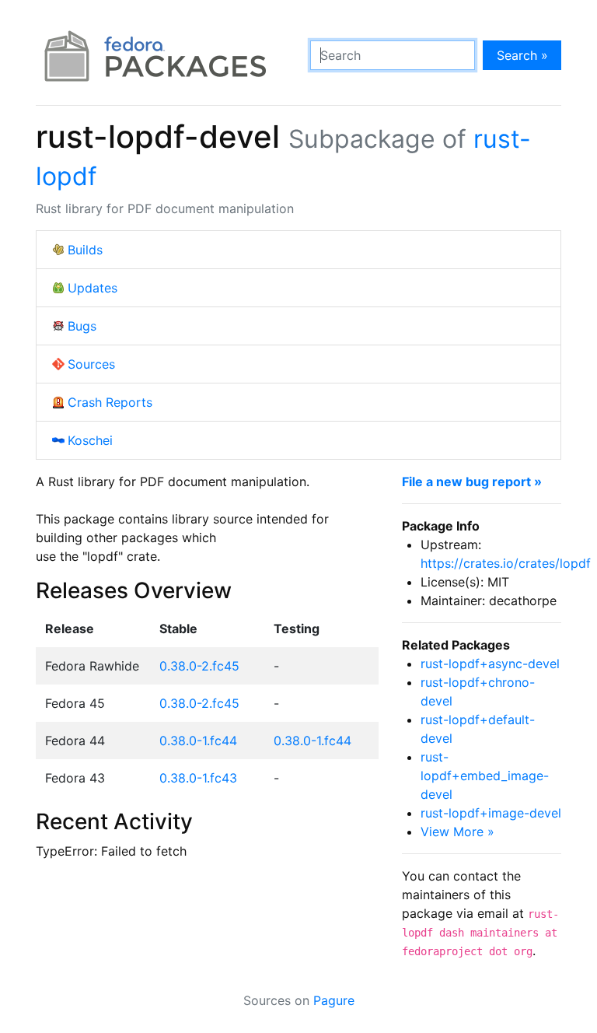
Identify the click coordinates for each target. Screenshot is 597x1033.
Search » (522, 55)
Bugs (82, 326)
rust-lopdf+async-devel (490, 663)
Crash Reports (110, 402)
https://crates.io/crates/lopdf (506, 563)
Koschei (90, 440)
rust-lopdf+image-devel (491, 813)
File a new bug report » (472, 481)
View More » (457, 831)
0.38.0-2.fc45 (199, 666)
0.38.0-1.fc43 (198, 778)
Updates (92, 288)
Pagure (333, 1000)
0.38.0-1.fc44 (198, 740)
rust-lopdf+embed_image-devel (485, 775)
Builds (85, 249)
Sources (91, 364)
